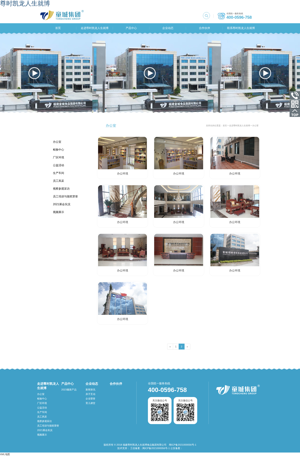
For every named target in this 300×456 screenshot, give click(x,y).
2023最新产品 (69, 389)
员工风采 (42, 416)
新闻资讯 (90, 389)
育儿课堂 (90, 403)
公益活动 (42, 407)
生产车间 (42, 412)
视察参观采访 (44, 421)
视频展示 (42, 434)
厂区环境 (42, 403)
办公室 (40, 394)
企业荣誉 (90, 398)
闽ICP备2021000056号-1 (156, 448)
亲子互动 (90, 394)
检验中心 (42, 398)
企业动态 (92, 383)
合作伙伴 (116, 383)
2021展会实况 (44, 430)
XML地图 (5, 454)
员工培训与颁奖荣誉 (48, 425)
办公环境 (122, 173)
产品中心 (67, 383)
